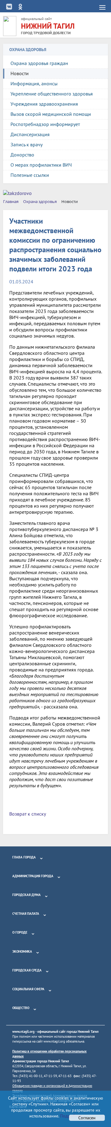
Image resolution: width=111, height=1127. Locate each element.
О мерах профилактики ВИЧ (41, 165)
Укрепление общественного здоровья (51, 94)
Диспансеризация (30, 134)
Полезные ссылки (29, 175)
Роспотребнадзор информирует (45, 124)
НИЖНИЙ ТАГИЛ (48, 26)
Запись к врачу (26, 144)
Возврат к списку (27, 814)
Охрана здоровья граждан (39, 63)
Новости (19, 73)
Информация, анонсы (34, 83)
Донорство (22, 155)
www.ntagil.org (23, 1031)
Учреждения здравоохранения (44, 104)
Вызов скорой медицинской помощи (50, 114)
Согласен (87, 1118)
